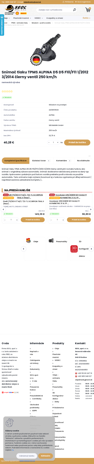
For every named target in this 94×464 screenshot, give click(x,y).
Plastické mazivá (21, 18)
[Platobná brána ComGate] (10, 393)
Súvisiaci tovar (40, 160)
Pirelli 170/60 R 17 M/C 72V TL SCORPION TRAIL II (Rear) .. (23, 202)
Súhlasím (45, 456)
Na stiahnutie (83, 160)
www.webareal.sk (27, 461)
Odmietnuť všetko (26, 456)
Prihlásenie (69, 2)
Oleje (5, 18)
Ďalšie (85, 18)
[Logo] (16, 10)
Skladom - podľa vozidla (41, 23)
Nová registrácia (83, 2)
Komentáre (63, 160)
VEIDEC (38, 18)
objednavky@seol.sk (32, 2)
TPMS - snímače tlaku (19, 23)
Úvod (5, 23)
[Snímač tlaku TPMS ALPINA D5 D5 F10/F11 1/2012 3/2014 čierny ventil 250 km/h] (47, 49)
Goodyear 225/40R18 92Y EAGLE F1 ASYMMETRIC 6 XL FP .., (64, 202)
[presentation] (3, 209)
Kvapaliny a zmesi (55, 18)
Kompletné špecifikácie (15, 160)
